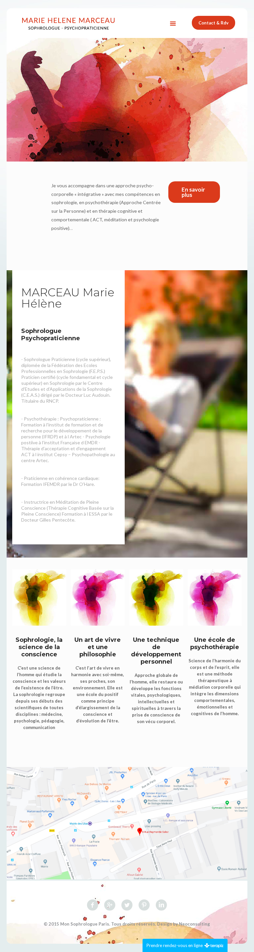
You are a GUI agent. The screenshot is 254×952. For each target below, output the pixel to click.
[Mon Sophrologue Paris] (68, 23)
